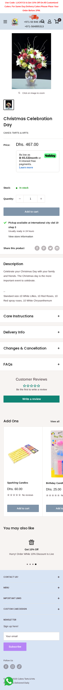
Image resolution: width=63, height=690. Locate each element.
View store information (20, 236)
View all (54, 421)
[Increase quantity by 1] (41, 198)
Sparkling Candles (17, 482)
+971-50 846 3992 (34, 21)
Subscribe (15, 646)
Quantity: (9, 198)
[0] (56, 21)
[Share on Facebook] (37, 248)
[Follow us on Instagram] (12, 666)
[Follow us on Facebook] (6, 666)
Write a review (31, 398)
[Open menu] (5, 21)
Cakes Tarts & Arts (16, 133)
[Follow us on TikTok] (19, 666)
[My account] (49, 21)
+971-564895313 (34, 26)
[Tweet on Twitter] (50, 248)
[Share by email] (57, 248)
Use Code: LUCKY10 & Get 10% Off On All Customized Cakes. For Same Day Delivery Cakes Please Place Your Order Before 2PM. (31, 6)
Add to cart (31, 211)
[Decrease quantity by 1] (19, 198)
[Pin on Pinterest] (43, 248)
